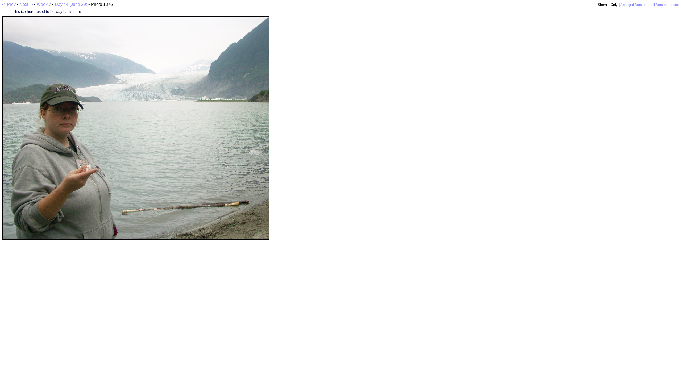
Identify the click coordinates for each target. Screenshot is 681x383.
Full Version (658, 5)
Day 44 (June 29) (71, 4)
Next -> (26, 4)
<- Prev (9, 4)
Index (674, 5)
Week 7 (44, 4)
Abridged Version (633, 5)
